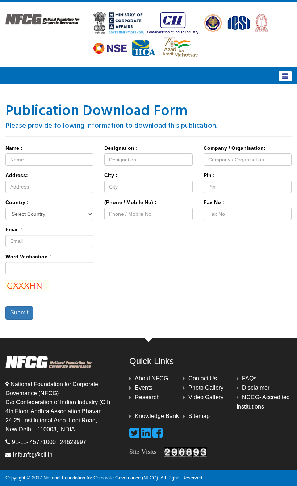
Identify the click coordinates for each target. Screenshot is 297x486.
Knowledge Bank (157, 416)
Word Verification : (28, 256)
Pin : (209, 175)
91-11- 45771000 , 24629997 (49, 442)
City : (110, 175)
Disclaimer (255, 388)
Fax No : (214, 202)
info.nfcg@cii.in (33, 455)
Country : (17, 202)
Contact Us (202, 378)
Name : (13, 148)
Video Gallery (205, 397)
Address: (16, 175)
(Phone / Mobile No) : (130, 202)
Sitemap (199, 416)
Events (143, 388)
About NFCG (151, 378)
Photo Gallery (205, 388)
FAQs (249, 378)
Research (147, 397)
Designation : (121, 148)
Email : (13, 229)
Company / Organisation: (234, 148)
